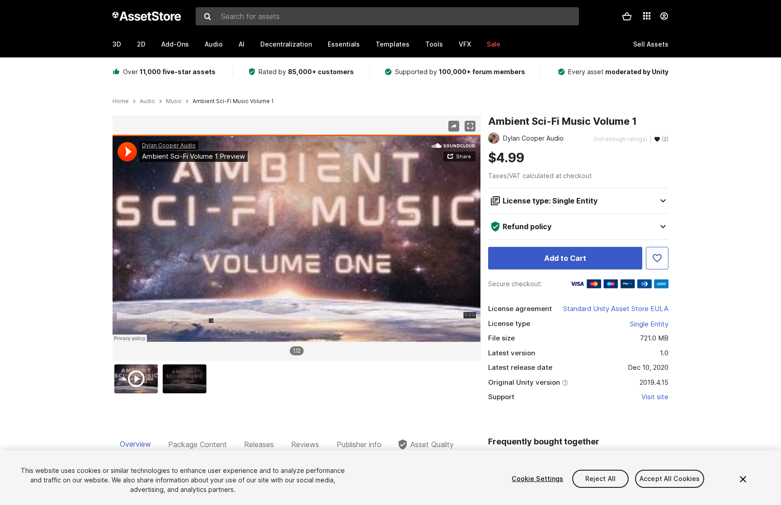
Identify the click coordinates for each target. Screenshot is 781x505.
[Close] (743, 479)
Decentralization (286, 44)
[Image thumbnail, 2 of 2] (187, 378)
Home (121, 101)
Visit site (654, 396)
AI (242, 44)
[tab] (135, 444)
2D (141, 44)
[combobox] (387, 16)
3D (117, 44)
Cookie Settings (537, 478)
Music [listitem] (174, 101)
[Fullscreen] (470, 126)
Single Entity (649, 324)
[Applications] (646, 15)
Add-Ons (175, 44)
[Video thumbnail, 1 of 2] (138, 378)
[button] (626, 16)
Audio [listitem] (147, 101)
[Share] (453, 126)
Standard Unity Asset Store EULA (615, 308)
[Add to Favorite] (657, 258)
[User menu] (663, 16)
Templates (392, 44)
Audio (214, 44)
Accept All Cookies (670, 478)
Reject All (600, 478)
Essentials (344, 44)
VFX (465, 44)
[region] (296, 238)
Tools (434, 44)
